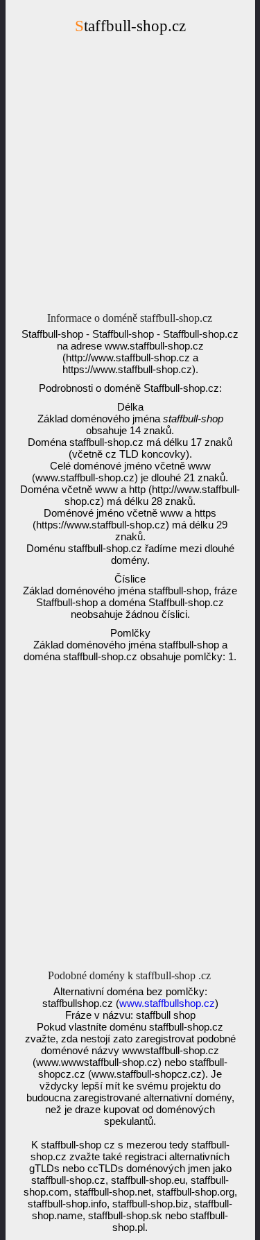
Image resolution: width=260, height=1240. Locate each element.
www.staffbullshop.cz (167, 1003)
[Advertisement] (130, 177)
